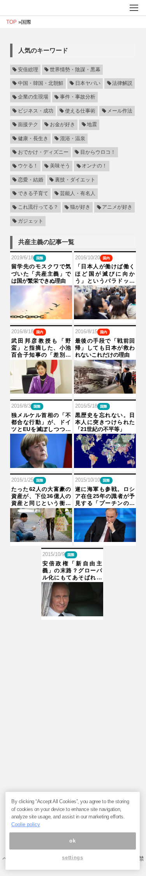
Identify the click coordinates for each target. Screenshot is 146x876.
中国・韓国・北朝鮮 (40, 83)
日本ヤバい (87, 83)
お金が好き (62, 124)
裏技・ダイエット (75, 180)
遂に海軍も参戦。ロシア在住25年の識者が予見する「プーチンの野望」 (105, 496)
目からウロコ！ (98, 152)
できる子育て (33, 193)
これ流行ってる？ (38, 207)
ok (72, 841)
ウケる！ (28, 166)
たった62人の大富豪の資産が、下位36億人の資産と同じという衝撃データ (41, 496)
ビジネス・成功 (35, 111)
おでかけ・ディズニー (43, 152)
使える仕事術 (80, 111)
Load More (73, 632)
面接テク (28, 124)
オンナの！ (94, 166)
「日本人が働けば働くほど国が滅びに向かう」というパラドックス (105, 273)
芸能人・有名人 (77, 193)
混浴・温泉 (72, 138)
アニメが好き (117, 207)
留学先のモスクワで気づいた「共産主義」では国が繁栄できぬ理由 (41, 273)
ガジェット (30, 221)
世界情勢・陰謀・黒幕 (75, 69)
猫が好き (80, 207)
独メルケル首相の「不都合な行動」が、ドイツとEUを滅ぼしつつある (41, 422)
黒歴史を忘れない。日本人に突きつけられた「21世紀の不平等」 (105, 422)
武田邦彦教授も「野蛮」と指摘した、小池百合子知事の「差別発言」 (41, 348)
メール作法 (119, 111)
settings (72, 857)
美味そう (60, 166)
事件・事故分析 (77, 97)
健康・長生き (33, 138)
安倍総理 (28, 69)
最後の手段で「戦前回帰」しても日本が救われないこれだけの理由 (105, 348)
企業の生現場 (33, 97)
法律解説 (122, 83)
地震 (92, 124)
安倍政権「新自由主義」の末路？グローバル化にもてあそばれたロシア (72, 570)
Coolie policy (25, 824)
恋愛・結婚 (30, 180)
